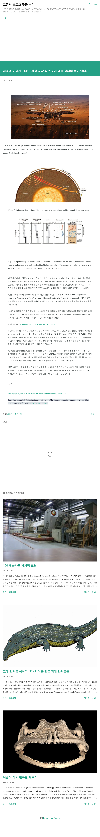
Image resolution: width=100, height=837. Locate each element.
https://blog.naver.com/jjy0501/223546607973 (37, 324)
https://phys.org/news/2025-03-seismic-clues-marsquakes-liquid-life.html (36, 393)
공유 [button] (92, 414)
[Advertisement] (50, 39)
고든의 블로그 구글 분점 (18, 4)
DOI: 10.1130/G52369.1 (38, 403)
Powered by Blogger (51, 818)
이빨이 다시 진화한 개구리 (20, 777)
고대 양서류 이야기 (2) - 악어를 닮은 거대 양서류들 (36, 671)
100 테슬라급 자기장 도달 (20, 565)
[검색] (89, 4)
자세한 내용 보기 (90, 592)
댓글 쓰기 (12, 592)
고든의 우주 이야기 (14, 414)
